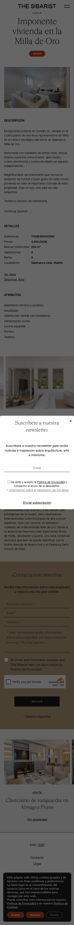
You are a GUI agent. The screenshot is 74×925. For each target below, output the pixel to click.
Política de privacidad (51, 482)
